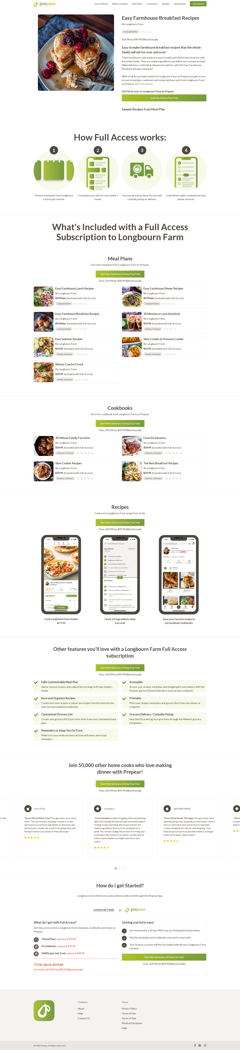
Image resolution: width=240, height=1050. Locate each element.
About (81, 1008)
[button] (164, 97)
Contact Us (84, 1018)
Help (80, 1013)
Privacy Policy (129, 1008)
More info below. (144, 83)
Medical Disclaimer (132, 1023)
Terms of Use (129, 1013)
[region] (120, 830)
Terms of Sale (129, 1018)
